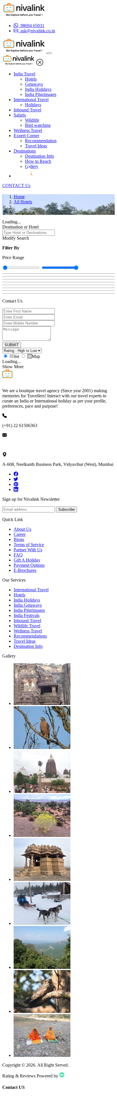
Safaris (20, 115)
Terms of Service (29, 544)
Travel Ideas (36, 145)
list (16, 356)
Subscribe (66, 509)
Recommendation (41, 140)
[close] (39, 64)
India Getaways (28, 605)
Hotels (31, 79)
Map (36, 356)
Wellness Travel (28, 130)
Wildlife (32, 120)
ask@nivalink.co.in (19, 444)
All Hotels (23, 201)
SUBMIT (12, 345)
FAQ (18, 554)
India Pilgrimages (40, 94)
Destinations (25, 151)
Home (19, 196)
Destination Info (39, 156)
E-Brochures (25, 570)
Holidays (33, 104)
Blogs (19, 539)
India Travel (24, 73)
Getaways (34, 84)
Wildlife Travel (27, 625)
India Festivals (26, 615)
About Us (22, 529)
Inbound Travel (27, 109)
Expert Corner (26, 135)
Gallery (31, 166)
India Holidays (38, 89)
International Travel (31, 99)
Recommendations (30, 636)
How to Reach (38, 161)
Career (20, 534)
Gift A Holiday (27, 560)
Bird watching (38, 125)
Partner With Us (28, 549)
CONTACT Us (16, 185)
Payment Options (29, 565)
